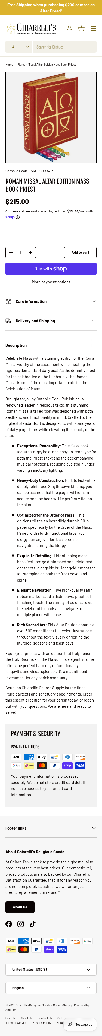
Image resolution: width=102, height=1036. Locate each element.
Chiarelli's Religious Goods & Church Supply (44, 1005)
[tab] (16, 345)
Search (10, 1018)
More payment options (51, 281)
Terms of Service (16, 1022)
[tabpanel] (51, 535)
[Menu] (93, 28)
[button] (81, 28)
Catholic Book (16, 171)
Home (9, 64)
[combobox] (51, 47)
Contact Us (45, 1018)
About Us (20, 907)
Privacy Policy (42, 1022)
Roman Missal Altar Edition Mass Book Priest (47, 64)
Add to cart (80, 252)
